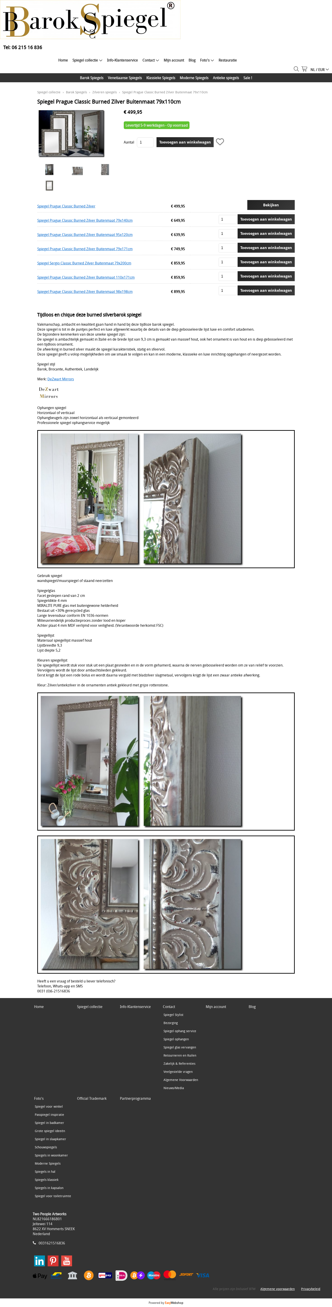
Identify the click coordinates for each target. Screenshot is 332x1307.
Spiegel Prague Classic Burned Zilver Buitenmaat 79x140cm (85, 220)
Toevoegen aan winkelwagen (266, 219)
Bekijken (271, 205)
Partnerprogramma (135, 1098)
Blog (192, 60)
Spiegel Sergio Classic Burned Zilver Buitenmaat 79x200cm (84, 263)
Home (63, 60)
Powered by (166, 1303)
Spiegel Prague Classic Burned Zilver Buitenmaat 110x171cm (86, 277)
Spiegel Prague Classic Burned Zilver (66, 206)
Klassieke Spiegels (160, 77)
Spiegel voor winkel (49, 1106)
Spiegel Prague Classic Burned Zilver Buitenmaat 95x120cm (85, 234)
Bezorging (171, 1023)
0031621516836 (52, 1243)
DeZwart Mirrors (60, 379)
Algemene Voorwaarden (181, 1080)
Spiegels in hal (45, 1171)
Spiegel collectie (85, 60)
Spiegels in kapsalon (49, 1188)
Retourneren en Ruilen (180, 1055)
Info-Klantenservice (122, 60)
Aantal (129, 142)
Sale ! (247, 77)
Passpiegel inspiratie (49, 1114)
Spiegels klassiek (46, 1179)
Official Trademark (92, 1098)
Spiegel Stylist (173, 1015)
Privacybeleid (310, 1289)
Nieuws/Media (174, 1088)
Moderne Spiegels (194, 77)
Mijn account (174, 60)
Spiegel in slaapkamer (50, 1139)
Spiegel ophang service (180, 1031)
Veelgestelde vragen (178, 1071)
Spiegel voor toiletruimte (53, 1196)
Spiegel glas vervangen (180, 1047)
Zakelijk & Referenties (179, 1063)
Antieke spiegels (226, 77)
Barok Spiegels (91, 77)
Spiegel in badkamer (49, 1123)
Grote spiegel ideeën (50, 1131)
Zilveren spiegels (104, 92)
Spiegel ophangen (176, 1039)
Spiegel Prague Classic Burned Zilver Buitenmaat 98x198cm (85, 291)
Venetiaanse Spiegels (125, 77)
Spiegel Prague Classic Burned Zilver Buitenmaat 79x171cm (85, 248)
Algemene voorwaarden (277, 1289)
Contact (149, 60)
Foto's (205, 60)
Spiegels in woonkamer (51, 1155)
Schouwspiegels (46, 1147)
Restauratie (228, 60)
